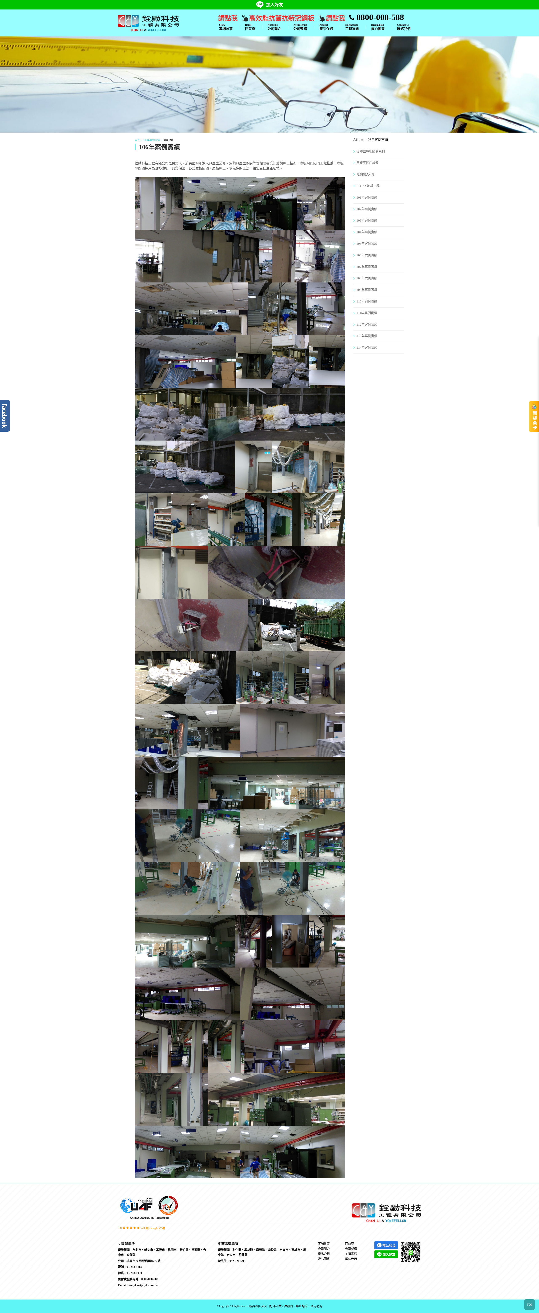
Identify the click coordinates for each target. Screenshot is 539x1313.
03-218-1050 (134, 1273)
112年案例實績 (366, 324)
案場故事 (226, 27)
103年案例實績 (366, 220)
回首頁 (250, 27)
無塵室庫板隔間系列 (370, 151)
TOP (529, 1304)
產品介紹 (326, 27)
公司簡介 (274, 27)
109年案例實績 (366, 290)
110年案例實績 (366, 301)
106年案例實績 (151, 140)
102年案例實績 (366, 209)
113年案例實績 (366, 336)
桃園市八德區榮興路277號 (143, 1261)
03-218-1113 (134, 1267)
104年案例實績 (366, 232)
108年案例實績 (366, 278)
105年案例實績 (366, 243)
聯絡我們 (404, 27)
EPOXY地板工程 (368, 186)
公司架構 (300, 27)
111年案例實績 (366, 313)
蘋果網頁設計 (259, 1306)
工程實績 (352, 27)
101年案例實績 (366, 197)
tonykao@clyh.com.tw (143, 1285)
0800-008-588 (379, 17)
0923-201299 (237, 1261)
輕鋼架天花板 (365, 174)
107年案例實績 (366, 267)
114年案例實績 (366, 347)
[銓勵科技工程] (148, 22)
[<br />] (159, 227)
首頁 (137, 140)
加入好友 (274, 5)
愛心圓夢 (378, 27)
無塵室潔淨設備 (367, 162)
